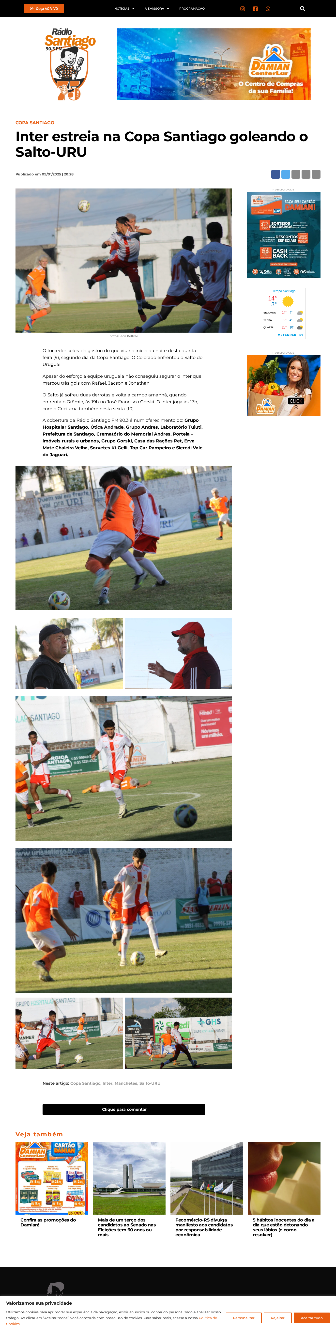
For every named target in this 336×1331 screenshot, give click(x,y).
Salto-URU (150, 1083)
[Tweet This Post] (285, 174)
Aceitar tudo (312, 1318)
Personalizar (244, 1318)
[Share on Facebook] (275, 174)
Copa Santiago (85, 1083)
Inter (107, 1083)
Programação (192, 8)
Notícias (121, 8)
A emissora (154, 8)
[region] (168, 1313)
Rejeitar (278, 1318)
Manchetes (126, 1083)
